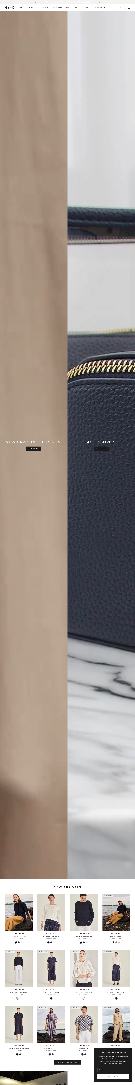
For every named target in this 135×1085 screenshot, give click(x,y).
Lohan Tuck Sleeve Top (84, 992)
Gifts (68, 7)
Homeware (57, 7)
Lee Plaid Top (84, 1048)
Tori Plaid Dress (51, 1048)
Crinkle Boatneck (51, 936)
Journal (88, 7)
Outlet (77, 7)
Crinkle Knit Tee (19, 936)
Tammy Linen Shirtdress (18, 1048)
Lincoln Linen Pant (18, 992)
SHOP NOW (34, 448)
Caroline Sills (19, 933)
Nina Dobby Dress (51, 992)
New (21, 7)
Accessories (44, 7)
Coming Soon (101, 7)
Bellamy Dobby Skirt (116, 992)
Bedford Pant (116, 936)
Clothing (31, 7)
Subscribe (113, 1076)
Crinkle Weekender (83, 936)
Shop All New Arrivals (67, 1062)
